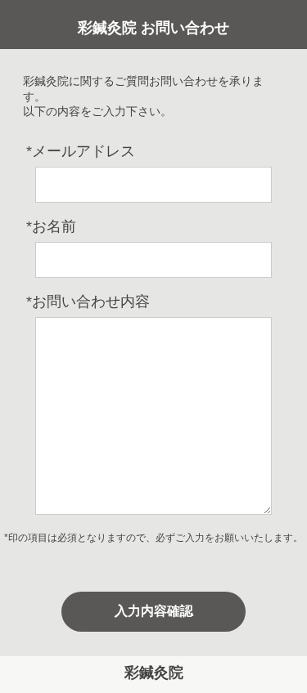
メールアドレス (80, 151)
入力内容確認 (154, 611)
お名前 (51, 226)
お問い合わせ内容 (88, 301)
